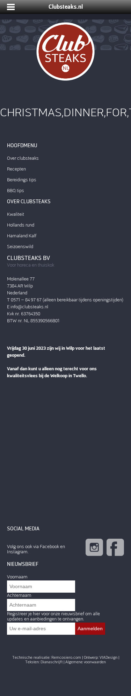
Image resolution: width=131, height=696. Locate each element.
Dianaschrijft (52, 662)
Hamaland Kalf (21, 235)
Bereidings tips (21, 179)
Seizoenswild (20, 246)
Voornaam (17, 576)
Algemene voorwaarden (85, 662)
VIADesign (108, 657)
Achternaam (19, 595)
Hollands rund (20, 225)
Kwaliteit (15, 214)
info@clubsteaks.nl (29, 306)
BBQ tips (15, 190)
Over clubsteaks (23, 158)
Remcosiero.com (66, 657)
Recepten (16, 169)
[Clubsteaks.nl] (65, 51)
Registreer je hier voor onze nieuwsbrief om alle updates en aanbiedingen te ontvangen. (53, 616)
